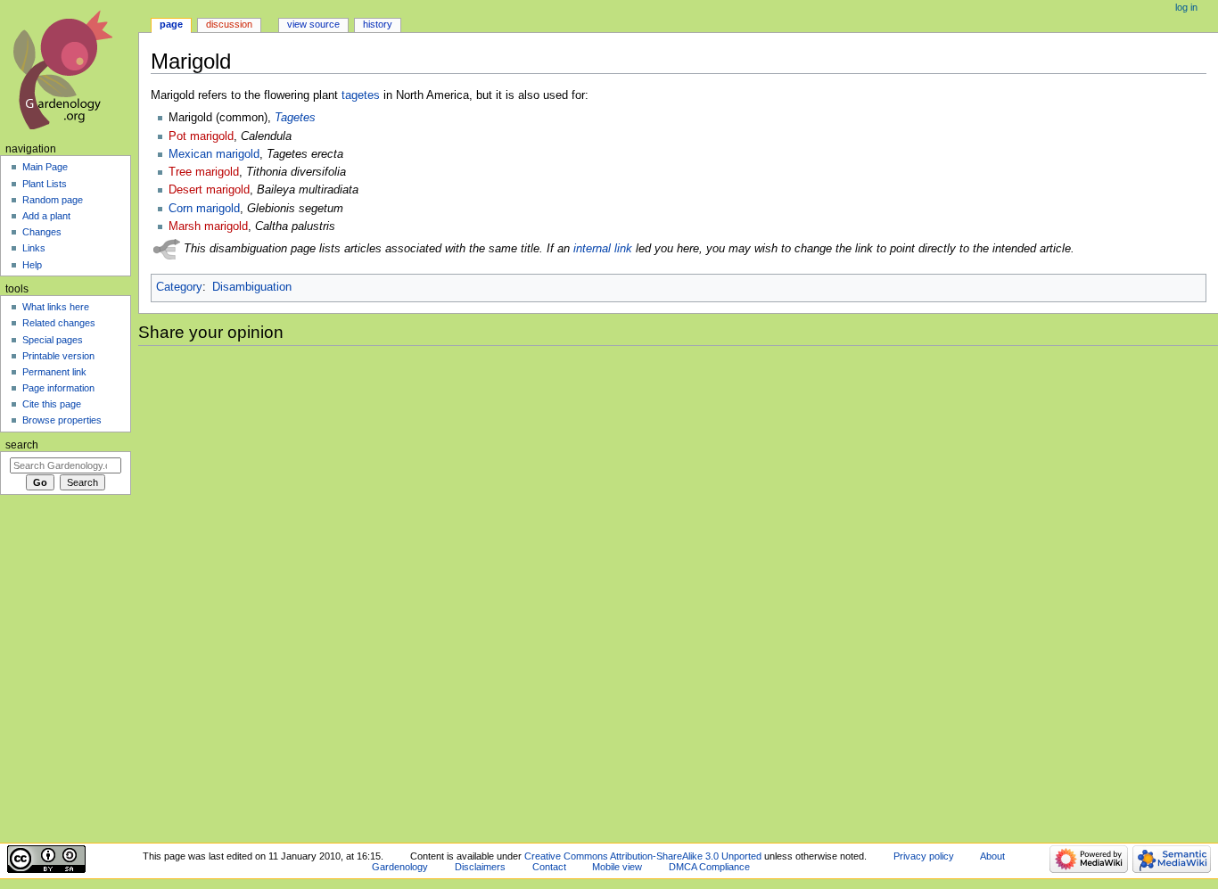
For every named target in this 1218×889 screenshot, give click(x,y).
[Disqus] (678, 591)
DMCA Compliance (709, 866)
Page (171, 24)
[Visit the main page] (69, 69)
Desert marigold (209, 190)
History (377, 24)
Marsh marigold (208, 226)
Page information (58, 388)
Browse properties (62, 420)
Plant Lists (44, 183)
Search (21, 445)
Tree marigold (204, 172)
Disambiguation (252, 287)
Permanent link (54, 371)
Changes (42, 231)
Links (33, 248)
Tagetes (295, 117)
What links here (55, 306)
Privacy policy (923, 856)
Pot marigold (201, 136)
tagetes (361, 95)
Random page (52, 199)
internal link (602, 249)
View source (313, 24)
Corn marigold (204, 208)
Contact (549, 866)
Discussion (229, 24)
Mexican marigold (214, 154)
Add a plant (46, 215)
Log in (1186, 7)
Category (179, 287)
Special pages (52, 339)
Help (32, 264)
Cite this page (51, 404)
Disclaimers (480, 866)
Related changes (58, 322)
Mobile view (617, 866)
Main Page (45, 166)
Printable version (58, 355)
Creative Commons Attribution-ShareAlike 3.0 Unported (642, 856)
